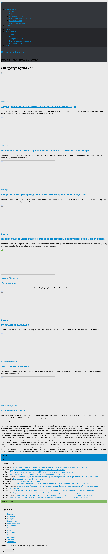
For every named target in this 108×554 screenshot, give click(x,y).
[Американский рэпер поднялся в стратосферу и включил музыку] (28, 185)
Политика (11, 532)
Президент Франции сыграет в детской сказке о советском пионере (45, 150)
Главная (8, 7)
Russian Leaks (6, 3)
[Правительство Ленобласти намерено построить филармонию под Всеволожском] (28, 230)
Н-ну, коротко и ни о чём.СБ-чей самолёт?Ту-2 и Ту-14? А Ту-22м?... (37, 470)
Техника (10, 539)
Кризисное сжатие (13, 410)
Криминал (11, 525)
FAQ (10, 14)
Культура (4, 101)
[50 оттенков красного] (28, 316)
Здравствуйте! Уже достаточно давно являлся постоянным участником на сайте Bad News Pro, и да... (53, 483)
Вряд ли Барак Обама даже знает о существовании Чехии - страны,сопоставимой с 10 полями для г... (58, 486)
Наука (9, 530)
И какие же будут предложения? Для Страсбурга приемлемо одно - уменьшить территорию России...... (59, 476)
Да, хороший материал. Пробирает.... (28, 479)
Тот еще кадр (9, 283)
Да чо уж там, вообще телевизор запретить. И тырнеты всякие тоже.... (38, 474)
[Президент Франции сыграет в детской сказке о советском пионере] (28, 141)
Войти (7, 25)
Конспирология (13, 523)
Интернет (5, 278)
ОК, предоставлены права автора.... (27, 481)
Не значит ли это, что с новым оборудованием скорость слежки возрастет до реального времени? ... (55, 490)
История (4, 361)
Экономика (11, 542)
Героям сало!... (16, 488)
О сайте (12, 11)
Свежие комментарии (18, 23)
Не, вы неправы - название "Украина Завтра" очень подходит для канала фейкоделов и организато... (53, 493)
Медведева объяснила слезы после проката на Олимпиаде (38, 106)
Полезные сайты (15, 21)
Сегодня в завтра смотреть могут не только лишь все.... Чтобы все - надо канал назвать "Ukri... (55, 495)
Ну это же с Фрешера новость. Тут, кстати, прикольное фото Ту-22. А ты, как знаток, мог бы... (50, 467)
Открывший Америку (15, 366)
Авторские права (16, 16)
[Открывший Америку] (28, 357)
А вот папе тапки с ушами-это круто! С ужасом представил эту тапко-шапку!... (41, 472)
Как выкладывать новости (20, 18)
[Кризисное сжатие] (28, 401)
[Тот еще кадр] (28, 274)
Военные (10, 514)
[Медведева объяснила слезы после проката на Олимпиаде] (28, 97)
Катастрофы (12, 521)
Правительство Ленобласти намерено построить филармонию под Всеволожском (53, 238)
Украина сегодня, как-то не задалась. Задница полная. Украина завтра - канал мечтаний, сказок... (49, 497)
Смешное (11, 537)
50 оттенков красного (15, 324)
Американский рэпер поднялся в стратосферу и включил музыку (43, 194)
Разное (10, 535)
